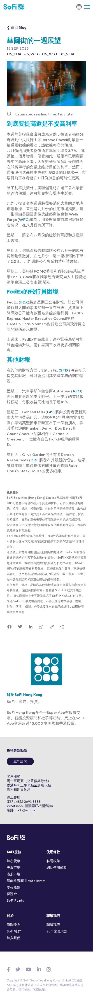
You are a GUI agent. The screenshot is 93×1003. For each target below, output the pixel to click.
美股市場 (13, 867)
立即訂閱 (20, 761)
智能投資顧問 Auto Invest (26, 881)
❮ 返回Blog (16, 27)
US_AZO (49, 53)
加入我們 (13, 938)
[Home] (13, 7)
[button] (85, 6)
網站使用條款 (56, 867)
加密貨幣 (13, 861)
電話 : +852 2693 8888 (24, 801)
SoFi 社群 (14, 931)
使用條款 (53, 852)
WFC (23, 219)
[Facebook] (8, 969)
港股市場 (13, 874)
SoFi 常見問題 (56, 931)
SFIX (64, 370)
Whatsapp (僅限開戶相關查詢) (30, 806)
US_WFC (31, 53)
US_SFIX (66, 53)
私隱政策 (53, 861)
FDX (24, 302)
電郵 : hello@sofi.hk (21, 810)
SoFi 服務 (14, 852)
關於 (10, 916)
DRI (33, 460)
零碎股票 (13, 887)
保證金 (12, 894)
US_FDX (14, 53)
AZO (76, 391)
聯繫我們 (53, 916)
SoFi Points (15, 900)
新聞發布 (13, 925)
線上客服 (13, 797)
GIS (50, 412)
